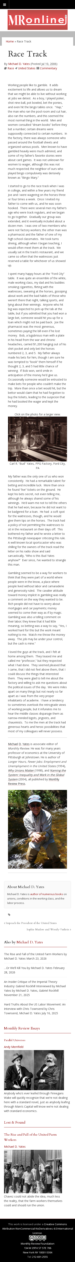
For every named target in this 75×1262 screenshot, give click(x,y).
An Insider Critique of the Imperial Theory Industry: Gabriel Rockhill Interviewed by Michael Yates (35, 986)
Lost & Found (14, 1122)
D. (20, 744)
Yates (26, 744)
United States (26, 68)
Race (11, 68)
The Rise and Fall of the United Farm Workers (33, 954)
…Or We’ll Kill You (15, 968)
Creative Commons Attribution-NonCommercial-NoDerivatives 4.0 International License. (37, 1228)
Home (10, 41)
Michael (13, 744)
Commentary (48, 68)
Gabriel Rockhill (49, 990)
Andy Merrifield (13, 1047)
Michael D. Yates (19, 64)
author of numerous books (46, 894)
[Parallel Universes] (34, 1070)
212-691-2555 (40, 1257)
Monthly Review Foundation (37, 1243)
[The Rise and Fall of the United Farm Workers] (33, 1172)
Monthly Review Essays (22, 1028)
